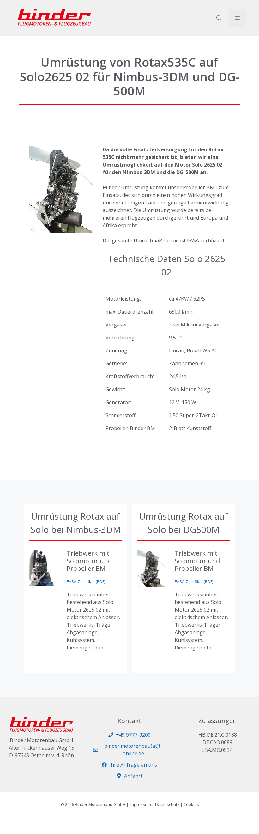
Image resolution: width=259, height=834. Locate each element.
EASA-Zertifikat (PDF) (86, 581)
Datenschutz (167, 804)
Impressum (140, 804)
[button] (219, 18)
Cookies (191, 804)
